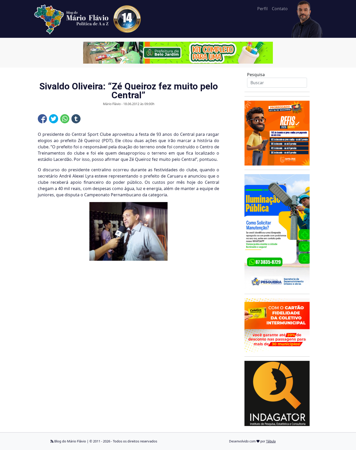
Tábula (271, 441)
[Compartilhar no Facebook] (42, 118)
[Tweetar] (53, 118)
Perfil (262, 8)
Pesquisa (256, 74)
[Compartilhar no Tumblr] (76, 118)
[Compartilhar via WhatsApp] (64, 118)
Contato (280, 8)
